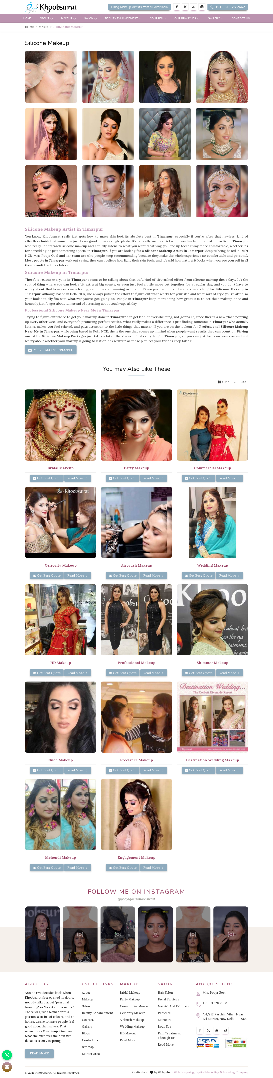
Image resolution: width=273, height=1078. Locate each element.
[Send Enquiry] (7, 1067)
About (44, 18)
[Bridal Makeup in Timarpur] (60, 425)
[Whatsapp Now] (7, 1055)
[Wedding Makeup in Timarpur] (212, 522)
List (242, 382)
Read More (76, 478)
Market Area (91, 1054)
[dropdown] (51, 18)
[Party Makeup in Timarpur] (136, 425)
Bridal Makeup (130, 992)
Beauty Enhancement (121, 18)
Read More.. (128, 1040)
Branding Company (235, 1072)
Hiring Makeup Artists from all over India (139, 7)
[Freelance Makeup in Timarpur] (136, 717)
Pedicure (164, 1013)
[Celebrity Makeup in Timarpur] (60, 522)
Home (27, 18)
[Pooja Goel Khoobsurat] (42, 934)
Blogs (86, 1033)
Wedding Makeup (132, 1026)
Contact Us (241, 18)
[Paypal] (208, 1043)
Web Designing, (184, 1072)
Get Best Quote (48, 478)
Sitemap (88, 1047)
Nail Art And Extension (174, 1006)
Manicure (164, 1020)
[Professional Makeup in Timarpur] (136, 619)
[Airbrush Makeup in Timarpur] (136, 522)
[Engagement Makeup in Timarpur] (136, 814)
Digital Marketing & (208, 1072)
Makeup (66, 18)
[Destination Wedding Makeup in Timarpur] (212, 717)
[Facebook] (176, 6)
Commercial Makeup (134, 1006)
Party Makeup (130, 999)
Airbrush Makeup (132, 1020)
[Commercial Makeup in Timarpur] (212, 425)
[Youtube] (193, 6)
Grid (226, 382)
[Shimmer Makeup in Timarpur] (212, 619)
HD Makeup (128, 1033)
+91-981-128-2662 (230, 7)
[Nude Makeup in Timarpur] (60, 717)
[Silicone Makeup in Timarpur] (51, 77)
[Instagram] (201, 6)
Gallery (214, 18)
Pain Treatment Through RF (169, 1035)
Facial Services (168, 999)
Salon (88, 18)
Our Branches (185, 18)
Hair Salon (165, 992)
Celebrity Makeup (132, 1013)
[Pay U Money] (236, 1043)
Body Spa (164, 1026)
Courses (156, 18)
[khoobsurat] (60, 8)
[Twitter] (185, 6)
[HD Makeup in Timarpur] (60, 619)
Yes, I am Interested (53, 350)
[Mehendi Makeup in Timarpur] (60, 814)
